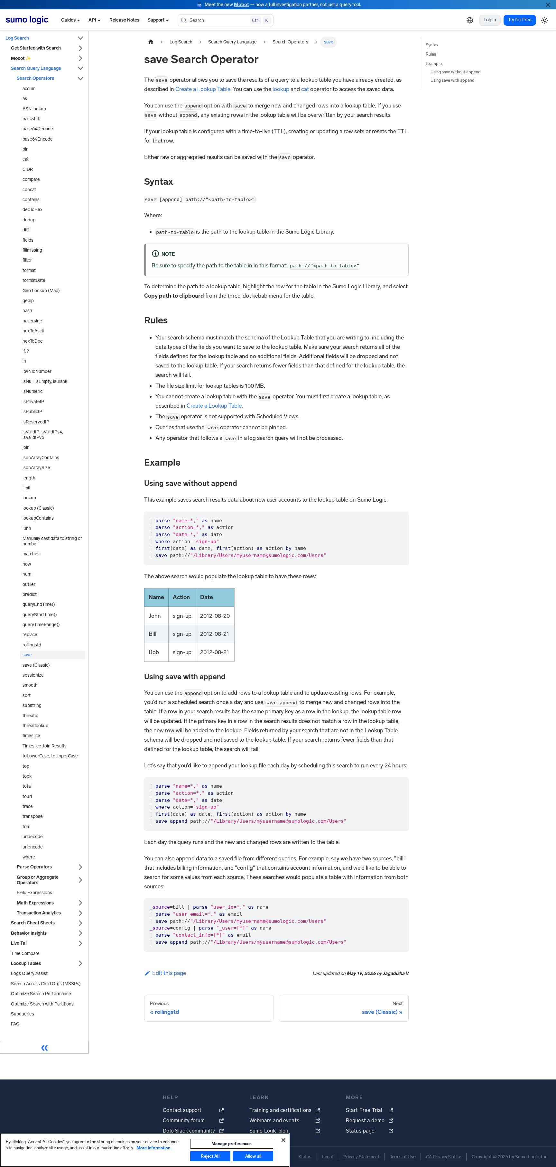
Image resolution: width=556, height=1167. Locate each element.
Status (304, 1157)
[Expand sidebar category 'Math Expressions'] (80, 903)
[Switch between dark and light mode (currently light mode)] (544, 20)
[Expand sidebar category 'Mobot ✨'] (80, 58)
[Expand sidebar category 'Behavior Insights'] (80, 933)
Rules (431, 54)
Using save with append (453, 80)
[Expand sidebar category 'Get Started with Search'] (80, 48)
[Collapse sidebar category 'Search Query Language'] (80, 68)
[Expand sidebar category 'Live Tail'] (80, 943)
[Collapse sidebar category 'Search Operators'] (80, 78)
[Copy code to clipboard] (400, 520)
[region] (145, 1150)
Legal (327, 1157)
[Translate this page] (469, 20)
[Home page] (151, 42)
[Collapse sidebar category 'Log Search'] (80, 38)
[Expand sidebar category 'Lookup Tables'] (80, 963)
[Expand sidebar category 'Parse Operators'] (80, 867)
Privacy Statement (361, 1157)
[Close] (548, 4)
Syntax (432, 44)
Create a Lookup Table (202, 89)
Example (434, 63)
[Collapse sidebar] (44, 1047)
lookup (281, 89)
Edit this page (169, 973)
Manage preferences (231, 1143)
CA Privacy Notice (443, 1157)
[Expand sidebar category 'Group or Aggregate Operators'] (80, 880)
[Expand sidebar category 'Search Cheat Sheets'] (80, 923)
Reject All (210, 1156)
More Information (153, 1147)
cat (305, 89)
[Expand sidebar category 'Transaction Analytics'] (80, 913)
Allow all (253, 1156)
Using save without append (456, 71)
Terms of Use (402, 1157)
